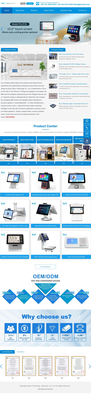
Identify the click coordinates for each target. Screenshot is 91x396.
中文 (23, 3)
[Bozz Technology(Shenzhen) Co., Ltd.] (9, 3)
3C (13, 378)
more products (45, 267)
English (30, 3)
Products (34, 10)
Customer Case (66, 10)
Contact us (82, 10)
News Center (49, 10)
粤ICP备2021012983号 (45, 389)
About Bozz (19, 10)
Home (7, 10)
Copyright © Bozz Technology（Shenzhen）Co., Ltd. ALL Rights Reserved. (45, 386)
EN (29, 378)
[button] (89, 29)
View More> (21, 352)
